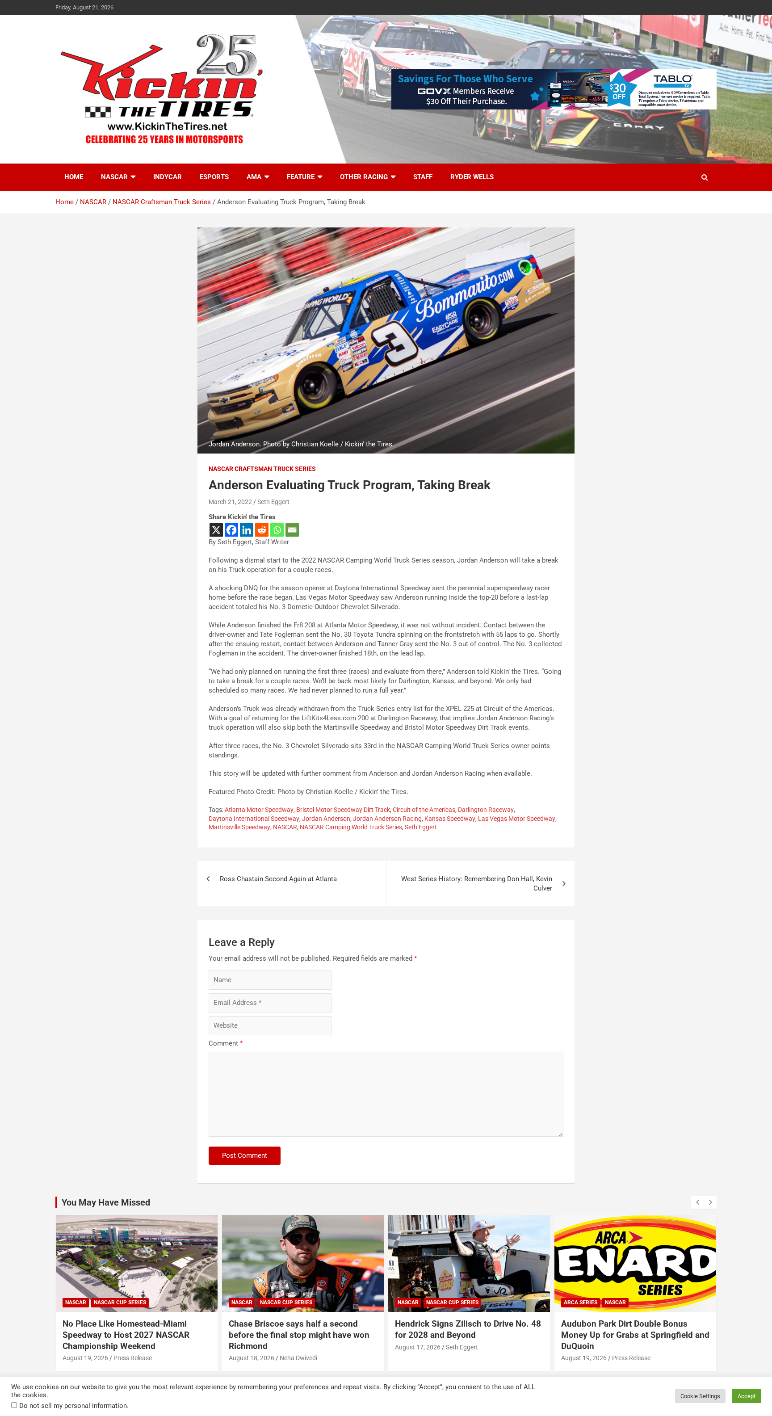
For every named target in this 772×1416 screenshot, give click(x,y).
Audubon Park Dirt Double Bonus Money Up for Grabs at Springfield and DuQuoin (635, 1335)
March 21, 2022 (230, 501)
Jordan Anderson (326, 818)
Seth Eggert (273, 501)
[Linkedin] (246, 530)
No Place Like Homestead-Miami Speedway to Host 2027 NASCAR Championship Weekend (126, 1335)
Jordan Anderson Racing (387, 818)
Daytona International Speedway (254, 818)
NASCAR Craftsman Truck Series (262, 468)
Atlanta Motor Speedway (259, 809)
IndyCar (167, 177)
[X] (216, 530)
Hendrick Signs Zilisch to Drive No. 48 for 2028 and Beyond (468, 1329)
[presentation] (697, 1202)
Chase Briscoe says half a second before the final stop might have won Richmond (299, 1335)
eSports (214, 177)
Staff (422, 177)
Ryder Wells (472, 177)
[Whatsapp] (277, 530)
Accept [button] (746, 1396)
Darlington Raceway (486, 809)
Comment (226, 1043)
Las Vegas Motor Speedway (516, 818)
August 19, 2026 (85, 1357)
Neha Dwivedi (298, 1357)
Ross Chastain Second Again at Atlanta (278, 879)
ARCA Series (580, 1302)
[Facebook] (231, 530)
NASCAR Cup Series (120, 1302)
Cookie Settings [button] (700, 1396)
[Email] (292, 530)
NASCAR (114, 177)
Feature (301, 177)
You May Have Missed (106, 1202)
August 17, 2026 (418, 1347)
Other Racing (364, 177)
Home (73, 177)
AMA (254, 177)
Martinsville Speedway (239, 827)
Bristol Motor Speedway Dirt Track (343, 809)
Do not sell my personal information (73, 1406)
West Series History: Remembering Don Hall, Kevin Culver (476, 883)
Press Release (132, 1357)
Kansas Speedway (449, 818)
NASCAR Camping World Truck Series (351, 827)
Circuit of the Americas (424, 809)
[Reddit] (262, 530)
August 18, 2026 (251, 1357)
